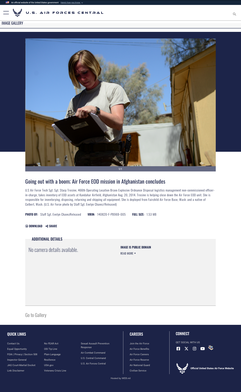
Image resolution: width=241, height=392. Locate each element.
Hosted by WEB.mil (121, 378)
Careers (136, 334)
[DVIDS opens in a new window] (210, 347)
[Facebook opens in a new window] (178, 348)
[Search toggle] (235, 12)
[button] (72, 2)
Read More (127, 253)
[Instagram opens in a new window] (194, 348)
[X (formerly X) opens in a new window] (186, 348)
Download (35, 226)
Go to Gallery (35, 314)
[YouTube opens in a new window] (202, 348)
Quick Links (16, 334)
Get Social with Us (188, 342)
